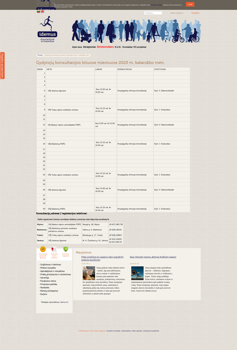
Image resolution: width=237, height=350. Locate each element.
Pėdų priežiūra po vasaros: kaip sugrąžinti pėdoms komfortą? (102, 259)
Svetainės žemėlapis (113, 331)
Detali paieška (126, 331)
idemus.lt (64, 302)
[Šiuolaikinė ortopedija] (136, 30)
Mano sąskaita (137, 331)
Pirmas (40, 55)
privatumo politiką (156, 5)
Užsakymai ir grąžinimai (151, 331)
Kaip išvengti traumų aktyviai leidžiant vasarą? (153, 257)
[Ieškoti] (160, 13)
